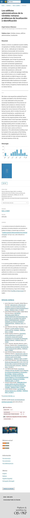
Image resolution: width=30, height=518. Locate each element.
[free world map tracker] (10, 433)
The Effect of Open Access (17, 291)
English (4, 473)
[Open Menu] (1, 1)
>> (14, 396)
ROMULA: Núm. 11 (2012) (12, 380)
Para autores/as (6, 461)
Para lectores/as (6, 458)
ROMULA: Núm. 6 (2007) (20, 359)
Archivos (8, 5)
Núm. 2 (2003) (16, 5)
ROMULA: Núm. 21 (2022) (17, 310)
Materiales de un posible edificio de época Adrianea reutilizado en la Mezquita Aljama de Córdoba (16, 385)
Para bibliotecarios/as (7, 463)
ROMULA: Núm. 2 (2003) (17, 387)
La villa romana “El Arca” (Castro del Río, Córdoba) (14, 329)
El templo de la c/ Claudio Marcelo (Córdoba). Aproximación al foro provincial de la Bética (16, 346)
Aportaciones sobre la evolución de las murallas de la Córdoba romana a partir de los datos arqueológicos (16, 356)
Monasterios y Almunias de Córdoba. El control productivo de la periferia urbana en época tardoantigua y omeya (16, 307)
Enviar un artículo (8, 488)
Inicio (3, 5)
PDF (5, 183)
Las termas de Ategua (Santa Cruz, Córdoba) (15, 390)
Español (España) (7, 478)
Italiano (4, 476)
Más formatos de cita (8, 203)
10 (11, 396)
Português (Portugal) (8, 481)
